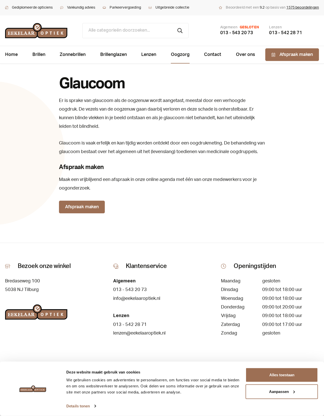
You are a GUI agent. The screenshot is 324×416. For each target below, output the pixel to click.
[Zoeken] (180, 30)
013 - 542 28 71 (285, 33)
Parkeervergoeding (125, 7)
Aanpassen (279, 391)
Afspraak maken (81, 207)
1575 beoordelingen (302, 7)
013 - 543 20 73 (236, 33)
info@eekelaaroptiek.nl (136, 298)
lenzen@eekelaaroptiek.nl (139, 333)
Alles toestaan (281, 375)
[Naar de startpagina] (36, 30)
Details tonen (78, 406)
